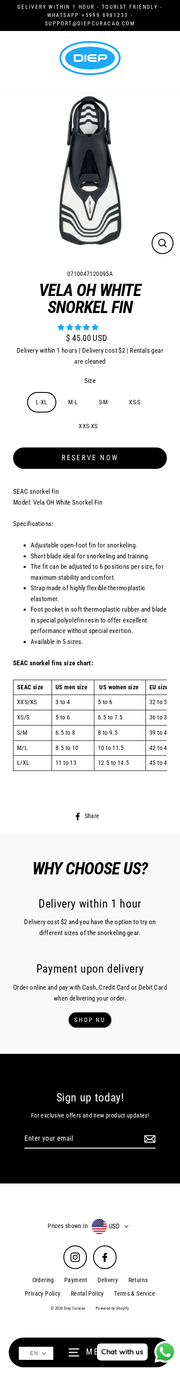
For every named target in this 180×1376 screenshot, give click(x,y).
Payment (75, 1279)
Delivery (107, 1279)
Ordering (43, 1279)
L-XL (42, 402)
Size (90, 381)
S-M (103, 402)
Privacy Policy (42, 1293)
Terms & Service (134, 1293)
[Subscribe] (149, 1139)
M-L (73, 402)
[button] (79, 327)
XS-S (135, 402)
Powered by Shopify (112, 1308)
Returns (138, 1279)
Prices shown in (68, 1225)
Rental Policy (87, 1293)
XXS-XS (88, 426)
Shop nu (89, 1019)
